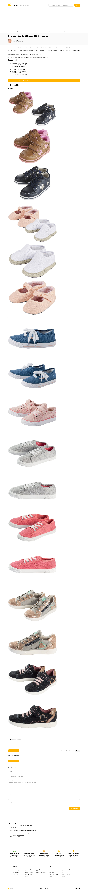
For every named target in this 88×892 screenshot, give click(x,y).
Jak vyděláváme (52, 870)
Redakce (51, 869)
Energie (17, 31)
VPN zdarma (39, 870)
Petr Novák (15, 40)
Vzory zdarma (65, 31)
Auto (36, 31)
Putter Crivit (13, 827)
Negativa (11, 800)
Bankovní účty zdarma (30, 869)
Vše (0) (77, 750)
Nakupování (50, 31)
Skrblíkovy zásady (66, 869)
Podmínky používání (53, 874)
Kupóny (57, 31)
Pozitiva (10, 794)
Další (79, 31)
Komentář (11, 780)
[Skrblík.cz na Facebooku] (76, 888)
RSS (63, 872)
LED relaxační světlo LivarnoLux (17, 835)
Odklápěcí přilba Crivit (15, 837)
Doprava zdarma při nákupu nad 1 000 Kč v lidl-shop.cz (21, 80)
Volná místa (51, 872)
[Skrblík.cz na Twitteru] (79, 888)
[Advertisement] (44, 19)
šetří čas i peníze (24, 5)
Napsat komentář (13, 750)
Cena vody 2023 (16, 870)
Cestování (10, 31)
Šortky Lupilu (13, 832)
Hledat (77, 5)
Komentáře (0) (64, 750)
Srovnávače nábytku (41, 872)
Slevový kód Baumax (41, 869)
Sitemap (50, 876)
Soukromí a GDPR (66, 874)
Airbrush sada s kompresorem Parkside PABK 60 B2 (22, 829)
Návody (73, 31)
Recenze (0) (71, 750)
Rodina (42, 31)
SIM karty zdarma (28, 870)
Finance (24, 31)
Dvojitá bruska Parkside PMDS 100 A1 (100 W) (21, 825)
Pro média (64, 870)
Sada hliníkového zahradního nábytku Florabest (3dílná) (23, 830)
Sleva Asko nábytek (29, 872)
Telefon (30, 31)
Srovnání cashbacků (17, 869)
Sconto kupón (16, 872)
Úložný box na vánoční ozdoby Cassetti (19, 833)
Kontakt (63, 876)
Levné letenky (16, 874)
